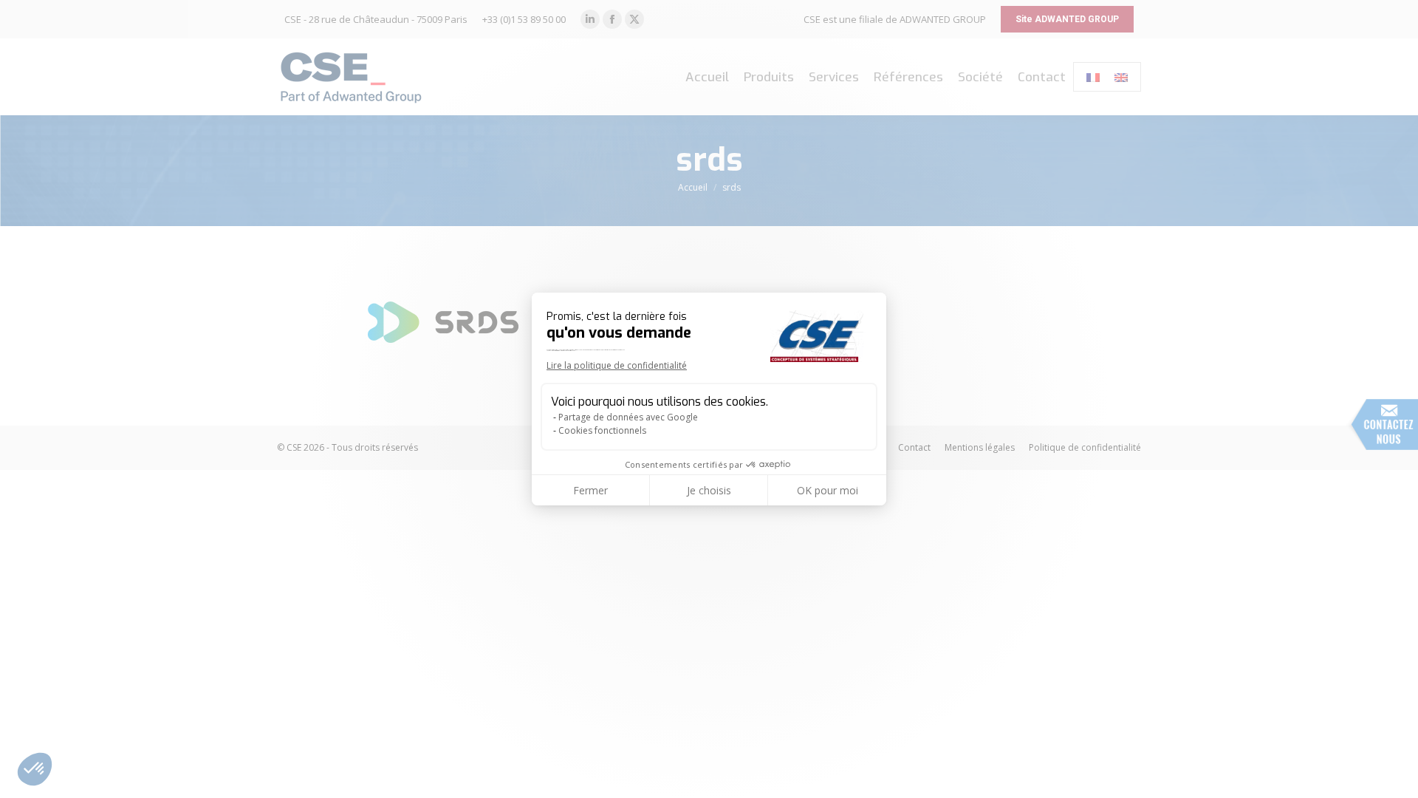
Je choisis (709, 490)
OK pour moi (827, 490)
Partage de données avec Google (628, 417)
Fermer (590, 490)
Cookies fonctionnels (602, 430)
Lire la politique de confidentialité (617, 365)
